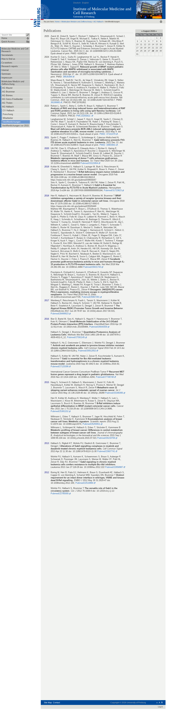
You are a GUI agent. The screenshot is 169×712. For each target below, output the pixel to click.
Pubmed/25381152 (59, 411)
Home (57, 22)
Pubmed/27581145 (76, 337)
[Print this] (161, 21)
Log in (160, 707)
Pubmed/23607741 (106, 451)
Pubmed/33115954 (89, 163)
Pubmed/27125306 (59, 366)
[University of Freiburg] (35, 16)
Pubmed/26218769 (106, 438)
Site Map (48, 702)
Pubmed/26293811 (91, 424)
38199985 (55, 102)
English (85, 3)
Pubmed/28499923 (59, 313)
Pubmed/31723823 (113, 190)
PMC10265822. (83, 115)
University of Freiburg (83, 16)
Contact (56, 702)
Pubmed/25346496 (114, 393)
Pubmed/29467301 (91, 297)
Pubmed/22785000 (59, 493)
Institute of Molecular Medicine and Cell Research (102, 11)
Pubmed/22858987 (114, 467)
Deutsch (77, 3)
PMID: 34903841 (108, 145)
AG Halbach (98, 22)
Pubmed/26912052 (87, 350)
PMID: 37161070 (108, 134)
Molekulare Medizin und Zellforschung (76, 22)
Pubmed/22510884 (84, 483)
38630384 (67, 76)
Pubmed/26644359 (98, 327)
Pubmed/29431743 (92, 267)
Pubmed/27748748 (105, 377)
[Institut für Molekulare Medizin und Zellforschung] (149, 9)
